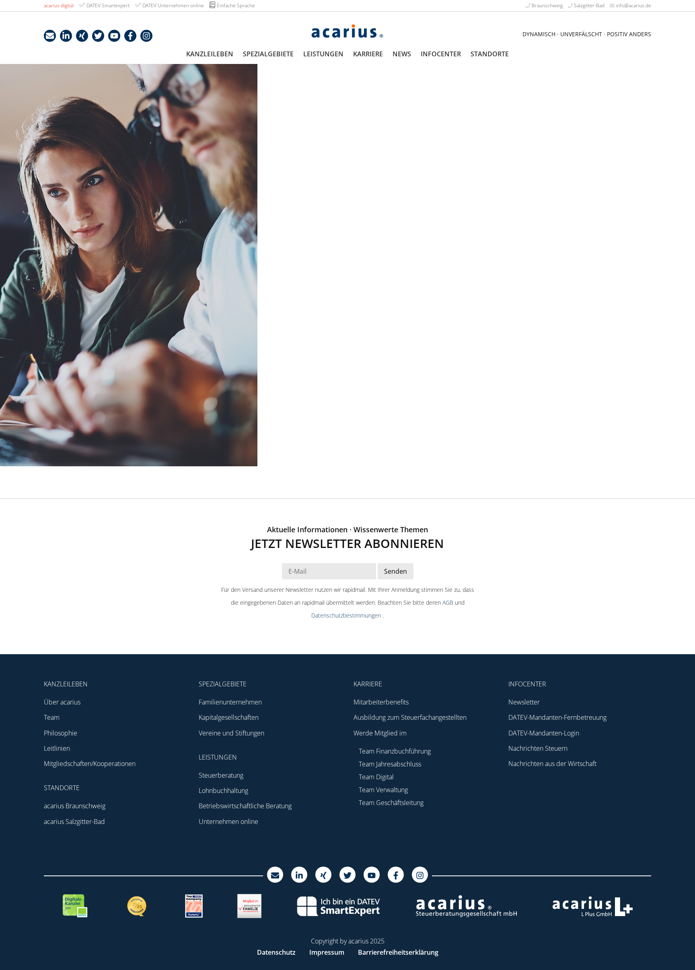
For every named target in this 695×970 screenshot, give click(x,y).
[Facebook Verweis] (130, 36)
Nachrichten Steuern (538, 748)
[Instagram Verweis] (146, 36)
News (402, 53)
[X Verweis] (98, 36)
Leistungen (323, 53)
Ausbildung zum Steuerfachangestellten (410, 717)
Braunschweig (547, 5)
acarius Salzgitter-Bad (74, 821)
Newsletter (524, 702)
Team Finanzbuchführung (395, 751)
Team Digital (376, 776)
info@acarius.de (633, 5)
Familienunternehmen (230, 702)
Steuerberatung (221, 775)
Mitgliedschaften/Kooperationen (90, 763)
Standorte (490, 53)
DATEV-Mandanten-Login (543, 733)
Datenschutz (276, 952)
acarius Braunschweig (74, 805)
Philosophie (60, 733)
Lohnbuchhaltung (223, 790)
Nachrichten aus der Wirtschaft (552, 763)
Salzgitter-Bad (589, 5)
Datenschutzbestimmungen (346, 615)
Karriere (368, 53)
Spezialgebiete (268, 53)
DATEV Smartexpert (107, 5)
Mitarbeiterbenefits (381, 702)
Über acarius (62, 702)
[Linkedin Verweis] (66, 36)
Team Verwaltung (383, 789)
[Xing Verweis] (82, 36)
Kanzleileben (209, 53)
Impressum (326, 952)
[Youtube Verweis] (114, 36)
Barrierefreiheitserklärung (398, 952)
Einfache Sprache (235, 5)
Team (52, 717)
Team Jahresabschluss (390, 764)
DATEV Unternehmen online (172, 5)
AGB (448, 602)
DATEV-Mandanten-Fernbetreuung (557, 717)
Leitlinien (57, 748)
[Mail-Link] (50, 36)
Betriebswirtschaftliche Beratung (245, 805)
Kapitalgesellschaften (229, 717)
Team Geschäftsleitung (391, 802)
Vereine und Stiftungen (231, 733)
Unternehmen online (228, 821)
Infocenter (441, 53)
